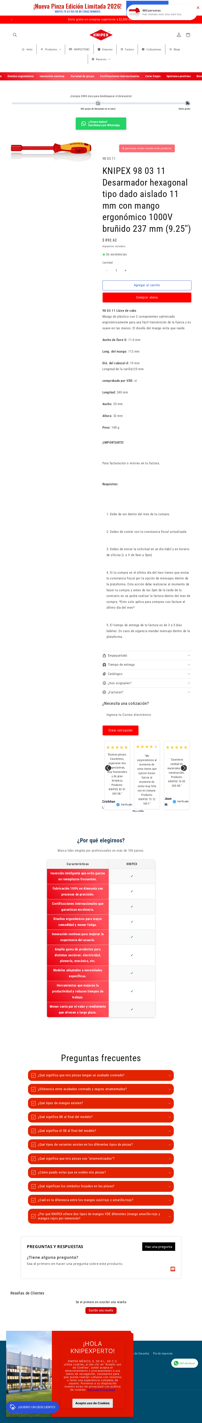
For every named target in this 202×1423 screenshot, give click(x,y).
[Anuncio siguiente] (190, 19)
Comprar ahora (147, 297)
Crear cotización (120, 730)
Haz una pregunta (158, 1246)
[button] (15, 34)
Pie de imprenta (162, 1353)
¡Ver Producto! (147, 7)
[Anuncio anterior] (11, 19)
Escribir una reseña (101, 1310)
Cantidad (107, 262)
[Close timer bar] (198, 7)
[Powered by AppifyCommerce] (172, 1269)
